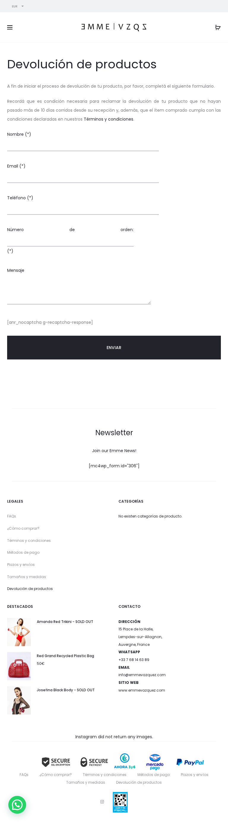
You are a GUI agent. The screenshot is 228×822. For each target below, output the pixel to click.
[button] (17, 805)
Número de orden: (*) (70, 240)
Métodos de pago (23, 552)
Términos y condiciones (108, 119)
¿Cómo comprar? (23, 528)
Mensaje (15, 270)
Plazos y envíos (21, 564)
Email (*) (16, 166)
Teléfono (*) (20, 198)
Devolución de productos (30, 588)
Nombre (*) (19, 134)
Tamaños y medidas (26, 576)
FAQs (11, 516)
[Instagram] (102, 802)
